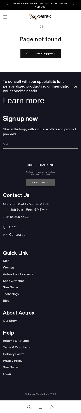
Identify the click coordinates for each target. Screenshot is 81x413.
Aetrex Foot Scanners (18, 274)
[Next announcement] (73, 5)
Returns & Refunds (16, 341)
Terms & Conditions (16, 347)
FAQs (7, 374)
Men (6, 261)
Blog (6, 300)
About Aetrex (18, 313)
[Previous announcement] (7, 5)
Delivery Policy (13, 354)
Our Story (10, 321)
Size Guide (10, 287)
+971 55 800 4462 (15, 217)
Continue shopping (40, 53)
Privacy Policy (12, 361)
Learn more (23, 100)
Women (8, 267)
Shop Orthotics (13, 281)
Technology (11, 294)
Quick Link (15, 253)
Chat (12, 227)
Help (8, 333)
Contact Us (16, 195)
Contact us (17, 234)
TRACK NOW (40, 182)
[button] (5, 17)
